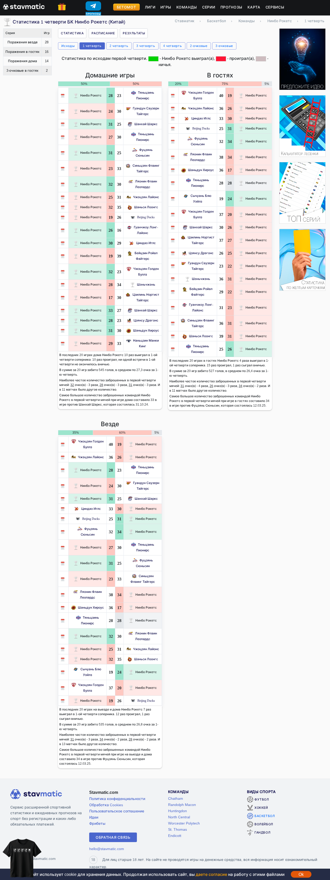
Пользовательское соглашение (116, 811)
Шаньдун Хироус (146, 330)
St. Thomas (177, 829)
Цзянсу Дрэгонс (146, 320)
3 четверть (145, 46)
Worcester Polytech (184, 823)
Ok (301, 874)
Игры (165, 7)
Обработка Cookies (106, 805)
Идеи (93, 817)
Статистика (72, 33)
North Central (179, 817)
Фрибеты (97, 823)
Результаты (134, 33)
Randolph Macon (182, 804)
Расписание (103, 33)
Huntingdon (177, 811)
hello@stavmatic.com (106, 848)
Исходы (68, 46)
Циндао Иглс (146, 243)
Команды (186, 7)
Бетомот (126, 7)
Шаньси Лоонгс (146, 207)
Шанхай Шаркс (146, 124)
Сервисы (275, 7)
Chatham (175, 798)
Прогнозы (231, 7)
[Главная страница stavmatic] (24, 6)
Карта (254, 7)
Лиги (150, 7)
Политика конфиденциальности (117, 798)
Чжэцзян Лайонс (146, 197)
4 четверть (172, 46)
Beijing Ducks (146, 217)
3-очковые (224, 46)
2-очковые (199, 46)
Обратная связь (113, 837)
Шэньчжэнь (146, 284)
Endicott (174, 835)
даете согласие (211, 874)
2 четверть (119, 46)
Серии (208, 7)
